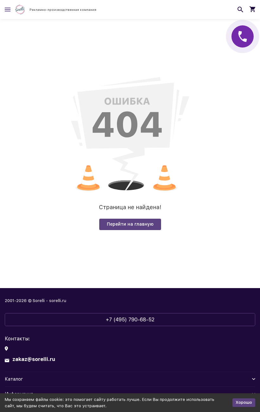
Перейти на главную (130, 224)
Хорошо (244, 402)
